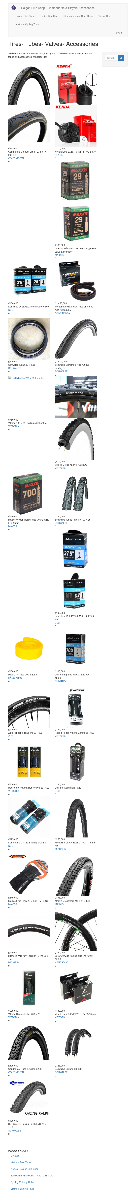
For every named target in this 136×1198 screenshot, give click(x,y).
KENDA (59, 155)
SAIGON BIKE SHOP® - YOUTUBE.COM (32, 1175)
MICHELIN (60, 849)
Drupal (24, 1150)
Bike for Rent (104, 16)
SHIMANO (60, 681)
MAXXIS (59, 255)
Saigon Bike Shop (25, 16)
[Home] (15, 7)
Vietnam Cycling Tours (27, 24)
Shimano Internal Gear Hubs (78, 16)
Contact (15, 1155)
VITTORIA (13, 426)
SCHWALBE (14, 368)
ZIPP (10, 736)
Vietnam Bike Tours (21, 1162)
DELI (10, 309)
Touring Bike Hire (48, 16)
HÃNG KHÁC (15, 677)
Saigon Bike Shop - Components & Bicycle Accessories (58, 7)
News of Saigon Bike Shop (24, 1168)
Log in (119, 32)
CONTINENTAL (16, 158)
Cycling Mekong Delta (22, 1182)
